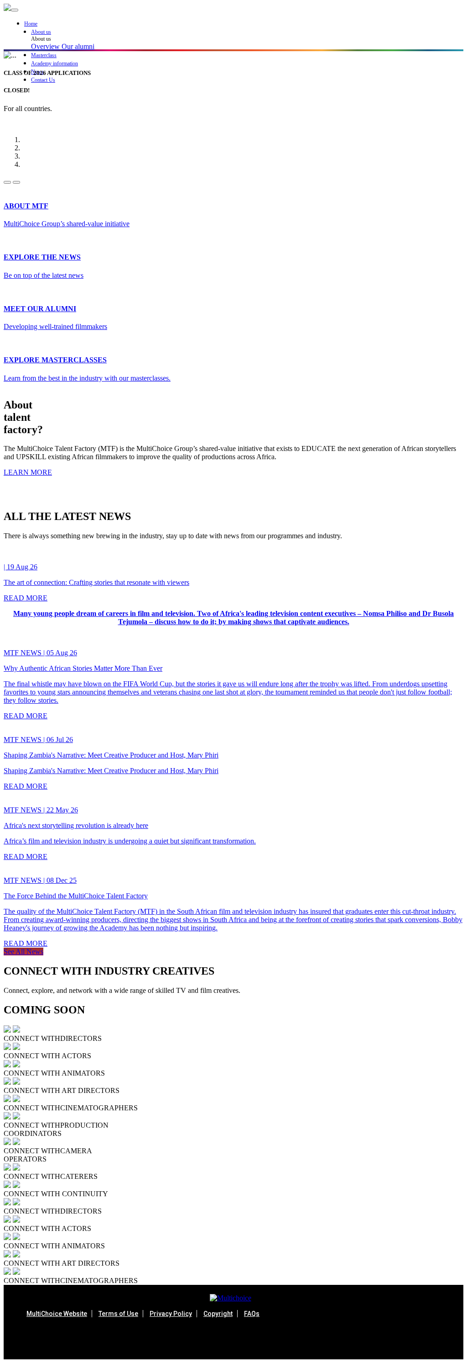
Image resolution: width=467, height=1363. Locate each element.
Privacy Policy (171, 1313)
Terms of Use (118, 1313)
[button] (247, 32)
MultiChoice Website (56, 1313)
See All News (23, 951)
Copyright (218, 1313)
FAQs (251, 1313)
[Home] (7, 8)
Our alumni (78, 46)
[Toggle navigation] (14, 10)
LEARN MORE (28, 472)
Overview (45, 46)
